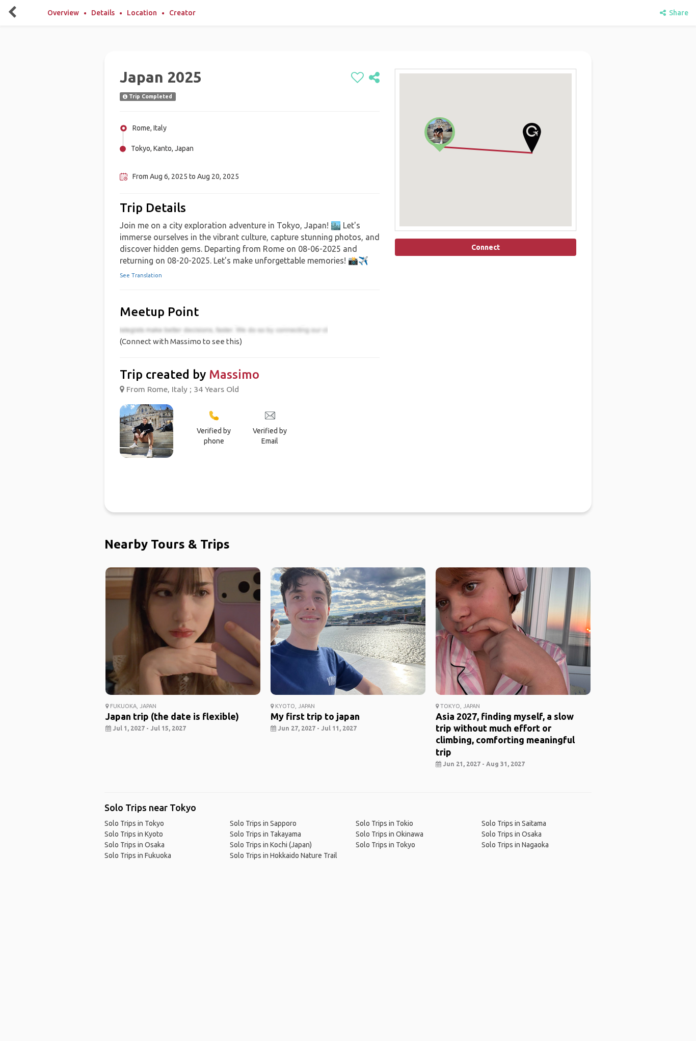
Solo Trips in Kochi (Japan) (271, 845)
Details (103, 13)
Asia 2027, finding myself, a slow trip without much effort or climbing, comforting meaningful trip (505, 734)
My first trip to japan (315, 716)
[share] (374, 78)
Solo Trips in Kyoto (133, 834)
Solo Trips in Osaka (134, 845)
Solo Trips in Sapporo (263, 823)
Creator (182, 13)
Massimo (234, 374)
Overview (63, 13)
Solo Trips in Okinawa (389, 834)
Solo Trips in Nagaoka (515, 845)
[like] (357, 78)
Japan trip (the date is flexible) (172, 716)
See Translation (141, 275)
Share (677, 13)
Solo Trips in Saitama (513, 823)
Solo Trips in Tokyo (134, 823)
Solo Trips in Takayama (265, 834)
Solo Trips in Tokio (384, 823)
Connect (485, 247)
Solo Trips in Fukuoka (137, 855)
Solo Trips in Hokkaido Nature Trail (283, 855)
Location (142, 13)
